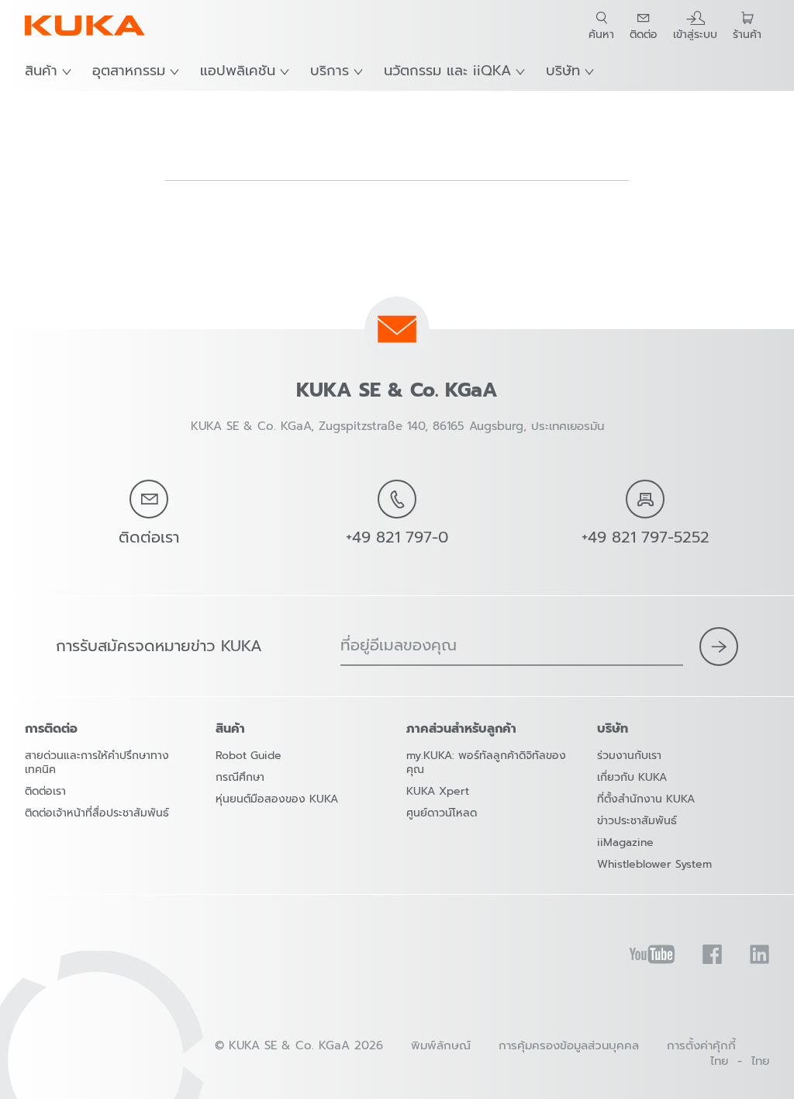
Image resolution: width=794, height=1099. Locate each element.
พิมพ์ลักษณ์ (441, 1045)
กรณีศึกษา (240, 777)
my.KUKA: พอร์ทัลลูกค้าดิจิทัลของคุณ (486, 762)
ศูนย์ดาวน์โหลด (441, 813)
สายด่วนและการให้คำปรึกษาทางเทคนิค (97, 762)
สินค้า (41, 70)
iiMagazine (625, 842)
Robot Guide (248, 755)
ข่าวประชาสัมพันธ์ (637, 821)
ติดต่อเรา (45, 791)
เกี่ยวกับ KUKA (632, 777)
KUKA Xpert (437, 791)
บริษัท (563, 70)
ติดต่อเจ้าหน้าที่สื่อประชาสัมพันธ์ (97, 813)
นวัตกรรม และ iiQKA (447, 70)
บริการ (329, 70)
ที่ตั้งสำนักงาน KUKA (646, 799)
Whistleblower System (654, 864)
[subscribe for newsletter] (718, 646)
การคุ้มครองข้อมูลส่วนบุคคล (569, 1045)
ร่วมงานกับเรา (629, 755)
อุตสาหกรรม (128, 70)
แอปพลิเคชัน (237, 70)
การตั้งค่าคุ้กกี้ (701, 1045)
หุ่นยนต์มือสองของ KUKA (277, 799)
